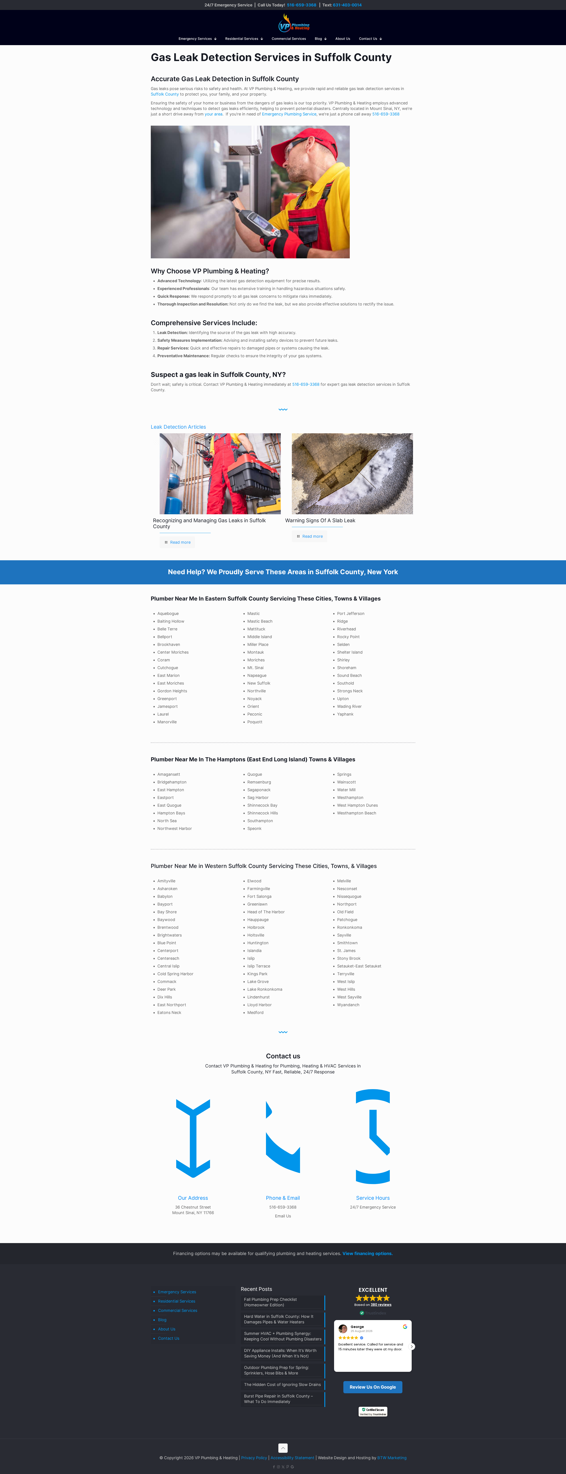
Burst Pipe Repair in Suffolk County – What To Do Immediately (278, 1399)
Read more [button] (373, 1365)
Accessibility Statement (292, 1457)
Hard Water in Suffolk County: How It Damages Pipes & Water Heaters (279, 1319)
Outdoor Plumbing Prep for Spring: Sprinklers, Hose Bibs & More (276, 1370)
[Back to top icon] (283, 1448)
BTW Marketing (392, 1457)
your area (213, 114)
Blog (162, 1319)
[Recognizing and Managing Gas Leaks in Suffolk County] (220, 473)
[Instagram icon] (278, 1467)
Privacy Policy (254, 1457)
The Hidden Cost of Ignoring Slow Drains (282, 1384)
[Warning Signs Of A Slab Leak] (352, 473)
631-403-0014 (347, 5)
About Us (166, 1329)
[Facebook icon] (273, 1467)
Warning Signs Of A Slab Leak (320, 520)
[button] (411, 1346)
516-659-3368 (301, 5)
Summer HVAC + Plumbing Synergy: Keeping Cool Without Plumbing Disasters (282, 1336)
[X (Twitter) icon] (283, 1467)
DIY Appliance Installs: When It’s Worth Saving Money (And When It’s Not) (280, 1353)
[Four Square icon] (287, 1467)
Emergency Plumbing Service (289, 114)
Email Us (283, 1216)
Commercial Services (177, 1310)
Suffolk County (165, 94)
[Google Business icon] (292, 1467)
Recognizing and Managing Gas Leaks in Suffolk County (209, 523)
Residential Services (176, 1301)
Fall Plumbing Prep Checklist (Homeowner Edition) (270, 1302)
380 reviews (381, 1304)
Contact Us (168, 1338)
